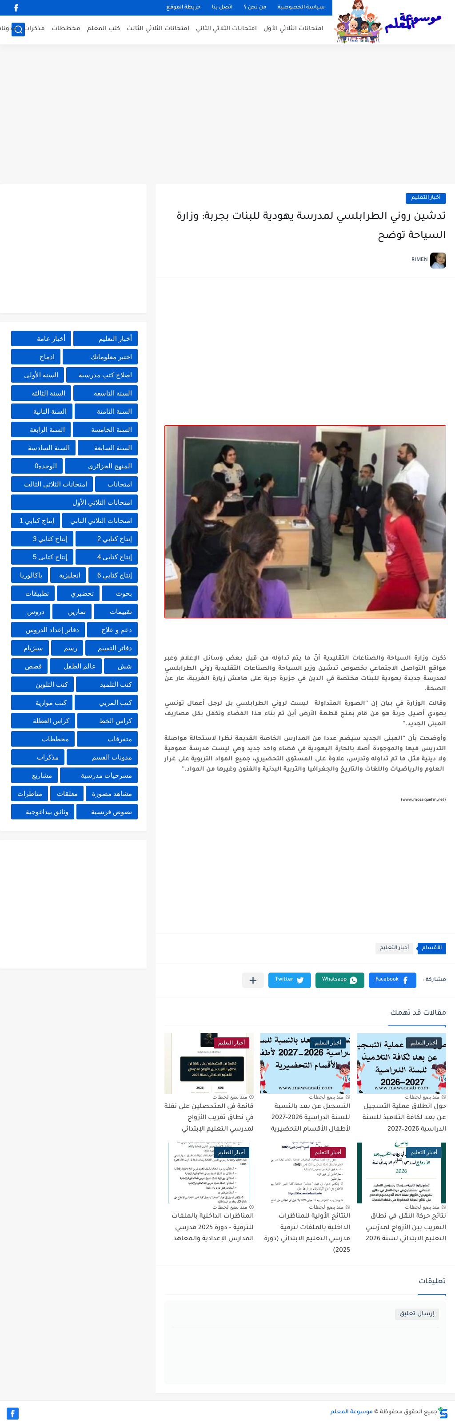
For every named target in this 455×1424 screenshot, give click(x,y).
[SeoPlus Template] (443, 1413)
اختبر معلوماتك (111, 356)
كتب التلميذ (116, 684)
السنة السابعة (113, 447)
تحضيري (82, 593)
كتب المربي (115, 702)
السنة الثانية (50, 411)
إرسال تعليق (417, 1314)
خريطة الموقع (183, 8)
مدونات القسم (112, 757)
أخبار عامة (51, 338)
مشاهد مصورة (112, 793)
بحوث (124, 593)
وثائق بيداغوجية (47, 811)
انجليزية (69, 575)
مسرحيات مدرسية (106, 775)
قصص (33, 666)
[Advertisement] (227, 115)
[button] (392, 980)
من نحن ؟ (255, 8)
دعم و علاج (116, 629)
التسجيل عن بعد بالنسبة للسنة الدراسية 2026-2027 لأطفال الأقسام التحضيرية (310, 1118)
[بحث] (18, 29)
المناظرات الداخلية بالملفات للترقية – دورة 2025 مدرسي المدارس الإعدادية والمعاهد (213, 1228)
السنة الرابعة (47, 429)
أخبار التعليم (425, 198)
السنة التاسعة (113, 393)
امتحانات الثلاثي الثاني (226, 29)
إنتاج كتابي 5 (50, 557)
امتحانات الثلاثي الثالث (158, 29)
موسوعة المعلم (352, 1412)
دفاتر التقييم (115, 648)
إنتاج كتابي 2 (114, 538)
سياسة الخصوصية (301, 8)
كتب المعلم (103, 29)
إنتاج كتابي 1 (37, 520)
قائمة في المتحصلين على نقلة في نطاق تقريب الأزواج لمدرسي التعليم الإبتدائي (209, 1118)
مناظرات (29, 793)
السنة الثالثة (48, 393)
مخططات (66, 29)
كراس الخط (115, 720)
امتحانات (120, 484)
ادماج (47, 356)
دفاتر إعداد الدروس (52, 629)
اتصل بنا (222, 8)
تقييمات (121, 611)
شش (125, 666)
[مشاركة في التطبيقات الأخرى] (253, 980)
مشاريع (42, 775)
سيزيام (33, 648)
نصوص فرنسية (111, 811)
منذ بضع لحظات (422, 1097)
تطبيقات (37, 593)
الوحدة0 (46, 466)
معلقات (67, 793)
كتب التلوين (52, 684)
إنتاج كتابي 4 (114, 557)
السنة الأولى (41, 375)
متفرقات (120, 739)
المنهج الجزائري (110, 466)
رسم (70, 648)
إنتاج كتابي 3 (50, 538)
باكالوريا (31, 575)
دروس (35, 611)
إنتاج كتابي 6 (114, 575)
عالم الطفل (80, 666)
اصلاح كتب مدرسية (105, 375)
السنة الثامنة (114, 411)
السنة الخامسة (111, 429)
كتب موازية (51, 702)
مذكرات (34, 29)
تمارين (77, 611)
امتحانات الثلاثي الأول (293, 29)
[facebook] (16, 8)
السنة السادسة (49, 447)
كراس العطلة (51, 720)
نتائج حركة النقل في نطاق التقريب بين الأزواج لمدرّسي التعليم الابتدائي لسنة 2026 (406, 1228)
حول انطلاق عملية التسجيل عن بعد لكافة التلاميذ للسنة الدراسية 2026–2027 (404, 1118)
